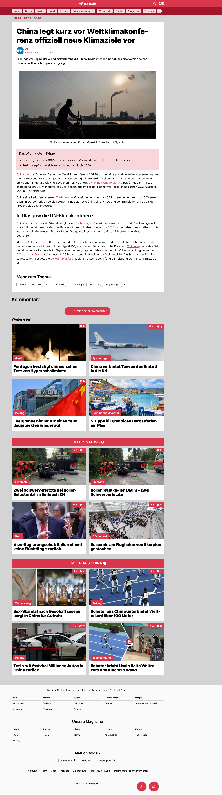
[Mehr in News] (88, 442)
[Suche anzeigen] (155, 3)
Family (138, 729)
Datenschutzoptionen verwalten (131, 770)
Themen (47, 709)
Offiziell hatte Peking (30, 254)
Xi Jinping (133, 246)
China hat (22, 174)
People (139, 697)
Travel (77, 735)
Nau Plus (78, 703)
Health (16, 729)
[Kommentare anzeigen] (154, 786)
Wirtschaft (18, 703)
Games (108, 703)
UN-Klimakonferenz (63, 258)
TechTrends (141, 735)
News (27, 17)
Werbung (32, 770)
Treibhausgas (65, 197)
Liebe (77, 729)
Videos (47, 703)
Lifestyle (17, 709)
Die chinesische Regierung (105, 182)
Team (44, 770)
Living (46, 729)
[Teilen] (141, 786)
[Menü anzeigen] (161, 3)
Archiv (77, 709)
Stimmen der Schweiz (146, 703)
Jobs (53, 770)
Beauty (16, 740)
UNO (104, 254)
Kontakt (65, 770)
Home (17, 17)
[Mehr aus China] (88, 563)
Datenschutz (79, 770)
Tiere (46, 735)
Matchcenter (111, 697)
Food (15, 735)
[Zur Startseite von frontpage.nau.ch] (87, 3)
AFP (27, 48)
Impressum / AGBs (100, 770)
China (37, 17)
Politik (46, 697)
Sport (77, 697)
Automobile (111, 735)
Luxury (108, 729)
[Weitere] (159, 11)
